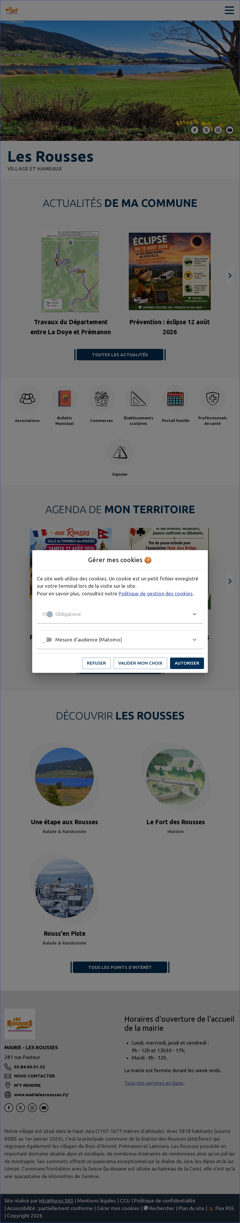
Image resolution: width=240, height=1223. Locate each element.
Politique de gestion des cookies (156, 593)
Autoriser (187, 663)
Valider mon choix (140, 663)
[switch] (43, 639)
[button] (120, 614)
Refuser (96, 663)
